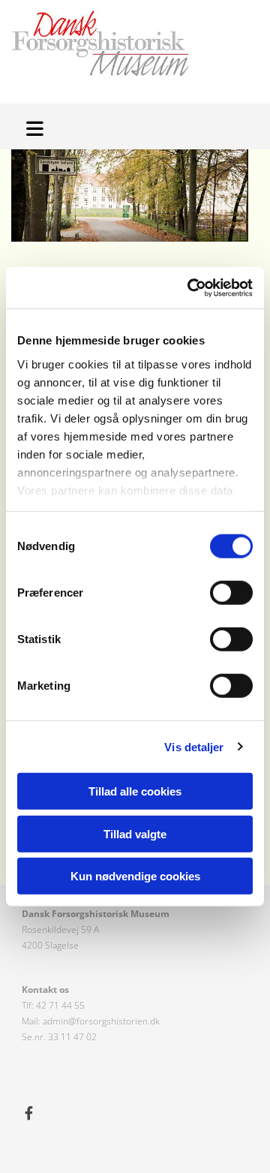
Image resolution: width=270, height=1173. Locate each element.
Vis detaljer (194, 746)
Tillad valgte (135, 833)
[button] (37, 126)
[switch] (231, 593)
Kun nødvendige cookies (135, 876)
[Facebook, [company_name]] (29, 1112)
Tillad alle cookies (135, 791)
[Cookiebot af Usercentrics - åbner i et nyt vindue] (190, 287)
